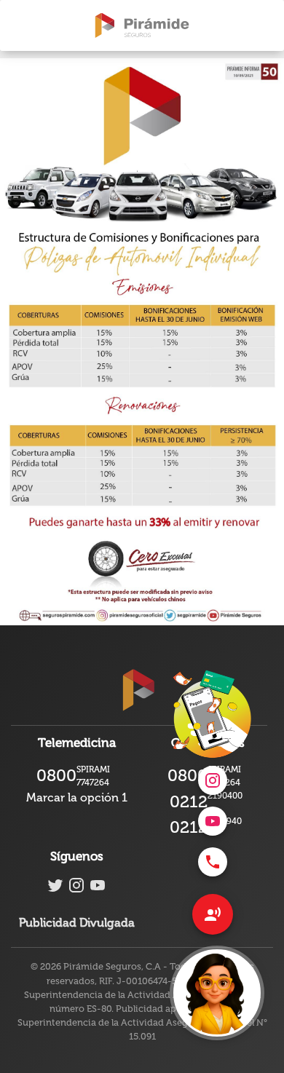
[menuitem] (212, 861)
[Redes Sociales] (212, 914)
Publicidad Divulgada (77, 923)
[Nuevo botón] (217, 993)
